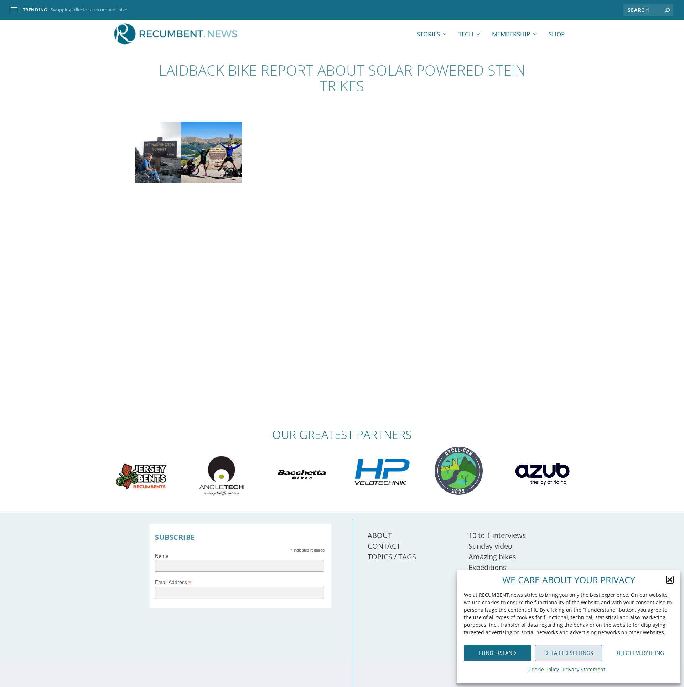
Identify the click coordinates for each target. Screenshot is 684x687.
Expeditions (487, 567)
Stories (428, 34)
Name (162, 556)
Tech (465, 34)
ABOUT (380, 535)
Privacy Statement (584, 669)
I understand (497, 652)
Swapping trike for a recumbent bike (89, 9)
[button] (669, 579)
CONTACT (384, 546)
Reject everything (639, 652)
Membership (511, 34)
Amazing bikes (492, 557)
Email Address (173, 582)
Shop (557, 34)
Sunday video (490, 546)
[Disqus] (342, 324)
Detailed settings (568, 652)
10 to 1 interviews (497, 535)
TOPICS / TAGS (392, 557)
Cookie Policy (543, 669)
